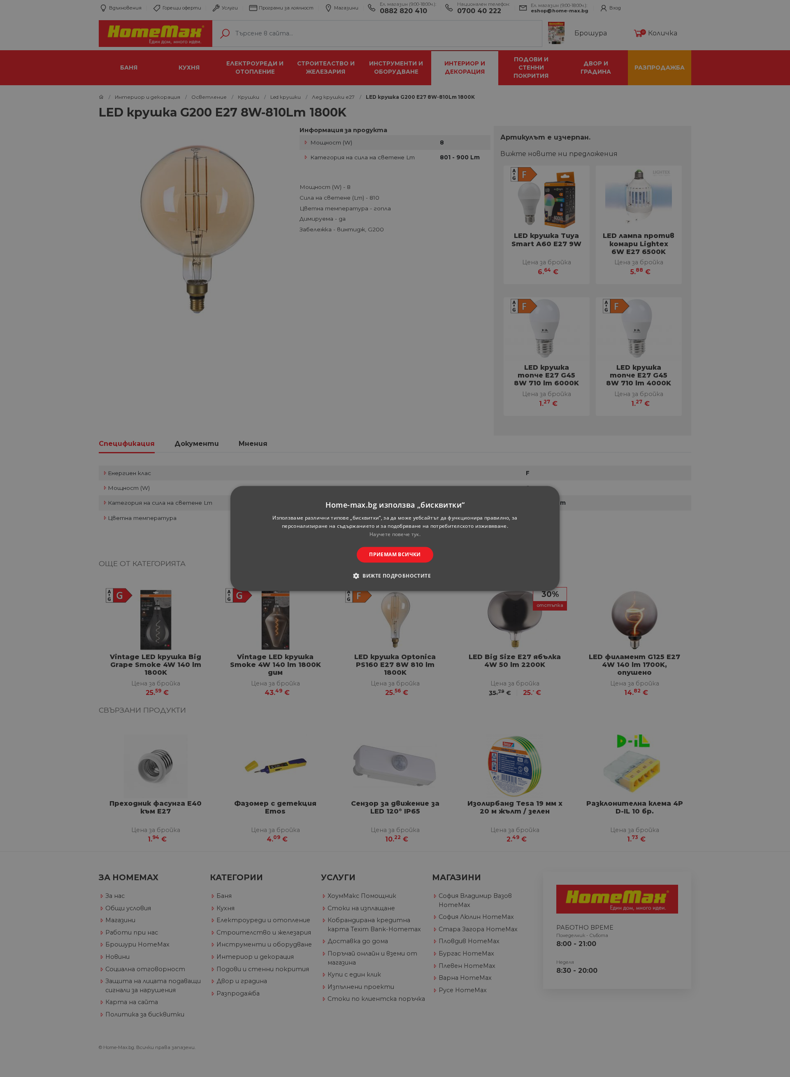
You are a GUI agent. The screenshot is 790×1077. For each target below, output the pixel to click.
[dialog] (395, 538)
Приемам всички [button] (395, 554)
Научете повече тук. (395, 534)
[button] (395, 576)
